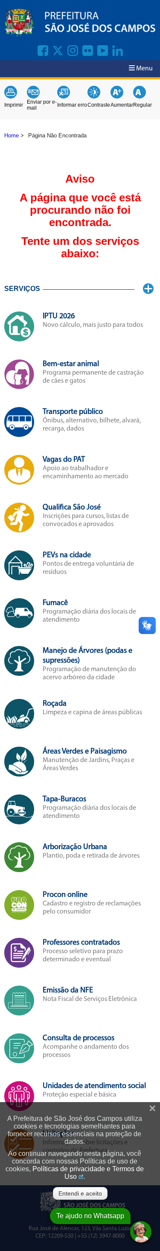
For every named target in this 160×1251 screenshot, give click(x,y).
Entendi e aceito (80, 1193)
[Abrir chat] (140, 1231)
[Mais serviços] (148, 288)
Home (11, 135)
